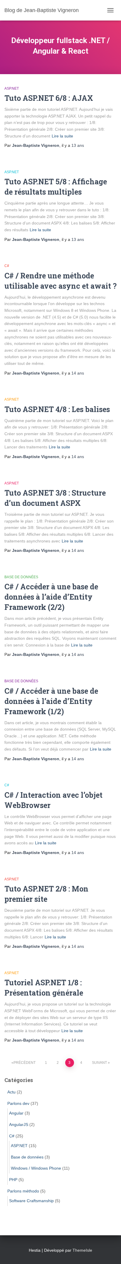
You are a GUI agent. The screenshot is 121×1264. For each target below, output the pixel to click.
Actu (11, 1092)
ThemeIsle (82, 1250)
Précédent (25, 1063)
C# (6, 266)
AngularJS (18, 1124)
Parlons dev (18, 1103)
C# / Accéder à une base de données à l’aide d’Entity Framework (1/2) (51, 701)
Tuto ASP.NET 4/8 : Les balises (57, 409)
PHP (13, 1179)
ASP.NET (11, 88)
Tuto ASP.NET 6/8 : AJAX (48, 98)
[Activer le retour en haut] (109, 1252)
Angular (16, 1113)
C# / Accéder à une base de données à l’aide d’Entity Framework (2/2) (51, 597)
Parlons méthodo (23, 1191)
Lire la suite (62, 136)
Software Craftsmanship (31, 1200)
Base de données (21, 577)
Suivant (99, 1063)
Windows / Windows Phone (36, 1168)
